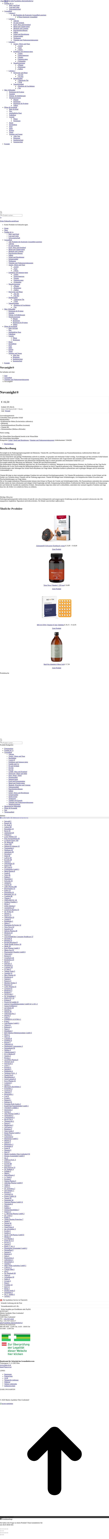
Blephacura (8, 1125)
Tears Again (9, 1131)
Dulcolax (8, 963)
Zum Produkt (56, 549)
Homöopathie (13, 777)
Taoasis (7, 1198)
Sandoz (7, 1233)
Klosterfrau (9, 960)
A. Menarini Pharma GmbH (14, 1214)
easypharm (9, 1008)
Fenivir (7, 1162)
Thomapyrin (9, 1121)
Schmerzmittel (13, 795)
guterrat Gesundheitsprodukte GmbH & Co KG (21, 1004)
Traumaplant (9, 848)
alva (6, 1271)
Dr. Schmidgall (10, 996)
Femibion (8, 1040)
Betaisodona (9, 1258)
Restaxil (7, 956)
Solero (7, 1279)
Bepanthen (9, 829)
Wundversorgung (14, 804)
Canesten (8, 1039)
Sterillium (8, 1135)
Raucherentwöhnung (16, 789)
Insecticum (8, 1064)
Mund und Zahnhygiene (17, 783)
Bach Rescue (9, 1167)
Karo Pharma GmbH (12, 948)
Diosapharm (9, 1262)
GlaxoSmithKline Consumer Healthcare (18, 937)
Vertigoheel (8, 1115)
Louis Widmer (10, 837)
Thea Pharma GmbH (12, 1114)
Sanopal (7, 1252)
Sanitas (7, 1085)
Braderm (7, 992)
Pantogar (7, 1225)
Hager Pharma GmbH (12, 1133)
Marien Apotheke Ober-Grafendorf (17, 1154)
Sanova (7, 865)
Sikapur (7, 913)
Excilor (7, 1231)
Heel (7, 1152)
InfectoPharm (9, 1175)
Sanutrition (8, 1292)
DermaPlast (8, 1250)
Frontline (8, 1285)
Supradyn (8, 929)
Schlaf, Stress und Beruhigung (18, 440)
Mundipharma (9, 1077)
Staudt (7, 1221)
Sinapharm (8, 965)
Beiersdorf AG (10, 894)
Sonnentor (8, 1200)
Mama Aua (9, 950)
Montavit (8, 933)
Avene (8, 844)
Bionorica (8, 985)
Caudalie (8, 896)
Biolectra (8, 1254)
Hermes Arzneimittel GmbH (14, 1156)
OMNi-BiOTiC (10, 900)
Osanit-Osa (8, 1075)
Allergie (11, 754)
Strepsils (7, 1069)
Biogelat (8, 940)
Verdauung (12, 798)
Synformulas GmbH (11, 869)
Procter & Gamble (11, 1002)
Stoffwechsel (13, 797)
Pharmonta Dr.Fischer (12, 925)
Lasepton (8, 967)
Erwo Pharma (10, 1081)
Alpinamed (9, 833)
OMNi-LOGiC (10, 1160)
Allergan (7, 1092)
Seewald (7, 821)
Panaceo (7, 981)
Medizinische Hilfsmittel (12, 806)
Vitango (7, 898)
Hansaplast (9, 892)
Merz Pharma (9, 975)
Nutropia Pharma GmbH (13, 1202)
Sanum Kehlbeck (10, 1006)
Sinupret (7, 1150)
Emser (7, 1148)
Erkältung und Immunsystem (18, 762)
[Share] (3, 1532)
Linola (7, 873)
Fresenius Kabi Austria (12, 1104)
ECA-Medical (9, 1054)
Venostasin (8, 1204)
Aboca (7, 1275)
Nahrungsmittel (14, 787)
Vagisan (7, 1112)
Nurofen (7, 1010)
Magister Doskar (10, 983)
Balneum (8, 1027)
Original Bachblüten (11, 1210)
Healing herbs (9, 1290)
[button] (19, 436)
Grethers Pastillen (10, 902)
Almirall (7, 883)
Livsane (7, 1281)
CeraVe (7, 885)
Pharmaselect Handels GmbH (14, 952)
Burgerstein (8, 1094)
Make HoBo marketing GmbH (15, 1265)
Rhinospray (8, 1144)
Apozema (8, 1194)
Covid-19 (12, 760)
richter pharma (9, 906)
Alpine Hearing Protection (13, 1219)
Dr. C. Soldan (9, 1294)
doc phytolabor (10, 1229)
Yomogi (7, 862)
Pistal (6, 1283)
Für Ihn (11, 768)
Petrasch (7, 1100)
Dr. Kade (8, 825)
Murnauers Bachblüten (12, 1087)
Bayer (7, 831)
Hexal (7, 962)
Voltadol (7, 835)
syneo (6, 1065)
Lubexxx (8, 1267)
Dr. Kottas (8, 912)
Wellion (7, 1050)
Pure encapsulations (12, 838)
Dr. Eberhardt (10, 1273)
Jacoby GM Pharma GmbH (14, 1235)
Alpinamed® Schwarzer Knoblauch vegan (50, 546)
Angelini (8, 973)
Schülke (7, 1171)
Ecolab (7, 1098)
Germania (8, 988)
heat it (7, 1287)
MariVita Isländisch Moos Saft (54, 664)
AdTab (7, 1296)
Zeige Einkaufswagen (7, 221)
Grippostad (8, 1137)
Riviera (7, 1058)
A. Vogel (8, 1177)
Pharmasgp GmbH (11, 1139)
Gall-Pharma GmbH (11, 1023)
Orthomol (8, 1044)
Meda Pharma (9, 871)
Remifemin (8, 921)
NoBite (7, 1208)
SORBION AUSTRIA (12, 1019)
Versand (7, 411)
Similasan (8, 850)
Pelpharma (8, 1071)
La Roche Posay (11, 840)
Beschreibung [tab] (9, 444)
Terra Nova (9, 927)
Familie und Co (14, 764)
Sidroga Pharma (10, 931)
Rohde (7, 1217)
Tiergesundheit (9, 812)
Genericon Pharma (11, 910)
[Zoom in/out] (7, 1532)
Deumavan (8, 977)
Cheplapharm (9, 1117)
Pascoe (7, 1123)
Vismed (7, 1264)
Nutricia (7, 1212)
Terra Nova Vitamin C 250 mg (54, 585)
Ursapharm (9, 958)
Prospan (7, 1067)
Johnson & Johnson (12, 846)
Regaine (7, 1192)
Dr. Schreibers (9, 1189)
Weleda (7, 1012)
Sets (5, 810)
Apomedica (9, 908)
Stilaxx (7, 923)
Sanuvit (7, 1244)
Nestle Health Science (12, 944)
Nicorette (8, 938)
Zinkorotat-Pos (10, 1013)
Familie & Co (8, 750)
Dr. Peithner (9, 1169)
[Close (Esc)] (1, 1532)
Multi (6, 1173)
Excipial (7, 1179)
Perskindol (8, 1146)
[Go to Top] (54, 1515)
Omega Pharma (10, 1181)
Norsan (7, 1223)
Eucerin (8, 1164)
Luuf (6, 1096)
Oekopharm (9, 863)
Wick (7, 1037)
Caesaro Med (9, 1269)
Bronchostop (9, 888)
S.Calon (7, 969)
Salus (6, 1256)
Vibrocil (7, 1025)
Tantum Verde (9, 971)
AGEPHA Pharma (11, 1060)
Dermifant (8, 1031)
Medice (7, 1237)
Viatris (7, 1185)
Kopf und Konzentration (17, 781)
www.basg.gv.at (5, 1365)
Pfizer (6, 1035)
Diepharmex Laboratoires (13, 1046)
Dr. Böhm (8, 842)
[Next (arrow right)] (3, 1534)
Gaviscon (8, 1090)
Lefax (6, 1017)
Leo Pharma (9, 1239)
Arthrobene (8, 1260)
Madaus (7, 1140)
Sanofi (7, 935)
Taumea (7, 1056)
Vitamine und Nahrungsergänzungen (42, 440)
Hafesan (8, 1102)
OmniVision (9, 1227)
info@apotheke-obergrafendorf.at (22, 1)
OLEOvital (8, 994)
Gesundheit (8, 752)
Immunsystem (13, 779)
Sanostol (7, 1165)
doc (6, 1158)
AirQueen (8, 1127)
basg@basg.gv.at (5, 1367)
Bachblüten (12, 758)
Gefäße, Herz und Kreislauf (18, 772)
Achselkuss (9, 1277)
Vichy (7, 875)
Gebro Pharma (10, 987)
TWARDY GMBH (11, 1108)
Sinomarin (8, 1110)
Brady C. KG (9, 1246)
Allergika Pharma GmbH (13, 1183)
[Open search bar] (1, 213)
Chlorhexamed (9, 1052)
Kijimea (7, 1000)
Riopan (7, 1042)
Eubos (7, 890)
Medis (7, 946)
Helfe (6, 1206)
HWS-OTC (9, 998)
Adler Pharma (10, 887)
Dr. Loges (8, 1215)
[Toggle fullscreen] (5, 1532)
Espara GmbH (10, 1196)
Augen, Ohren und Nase (17, 756)
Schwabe (8, 881)
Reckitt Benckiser (10, 942)
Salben (11, 791)
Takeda (7, 979)
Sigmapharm (9, 1048)
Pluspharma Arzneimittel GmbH (15, 1248)
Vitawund (8, 954)
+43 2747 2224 (8, 1319)
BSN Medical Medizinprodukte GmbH (18, 1033)
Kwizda (8, 860)
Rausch (7, 823)
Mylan (7, 904)
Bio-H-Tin (8, 1119)
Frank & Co (9, 1240)
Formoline (8, 1089)
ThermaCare (9, 1062)
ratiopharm (9, 852)
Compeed (8, 1083)
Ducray (7, 915)
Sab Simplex (9, 1190)
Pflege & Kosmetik (10, 808)
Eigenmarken (8, 748)
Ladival (7, 858)
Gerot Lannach (10, 1079)
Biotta (7, 1289)
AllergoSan (9, 917)
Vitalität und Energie (15, 800)
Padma (7, 877)
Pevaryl (7, 1242)
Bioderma (8, 990)
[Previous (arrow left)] (1, 1534)
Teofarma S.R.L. (10, 1073)
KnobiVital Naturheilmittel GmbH (16, 1106)
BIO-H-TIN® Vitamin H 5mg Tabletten (50, 625)
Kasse (17, 221)
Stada (7, 856)
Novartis (7, 854)
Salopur (7, 1142)
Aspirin (7, 919)
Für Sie (11, 770)
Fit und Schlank (14, 766)
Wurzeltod (8, 879)
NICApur (8, 867)
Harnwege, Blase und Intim (18, 773)
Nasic (6, 1029)
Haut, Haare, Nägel (15, 775)
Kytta (6, 1021)
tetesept (7, 1015)
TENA (7, 1187)
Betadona (8, 1129)
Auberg (7, 827)
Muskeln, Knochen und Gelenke (19, 785)
